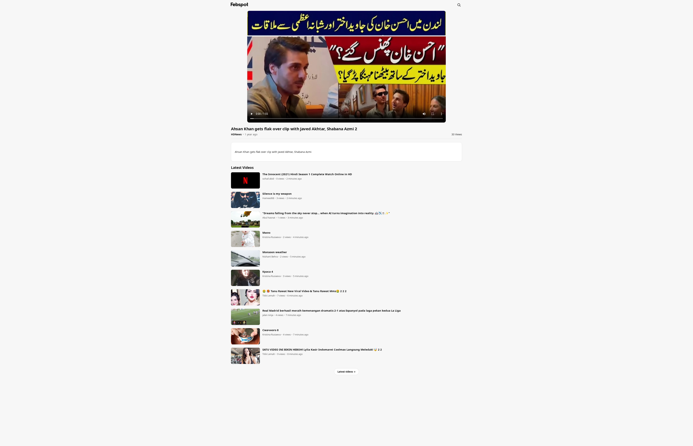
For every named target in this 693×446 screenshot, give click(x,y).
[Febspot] (239, 4)
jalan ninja (267, 315)
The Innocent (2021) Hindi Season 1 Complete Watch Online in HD (307, 174)
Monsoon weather (274, 252)
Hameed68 (268, 198)
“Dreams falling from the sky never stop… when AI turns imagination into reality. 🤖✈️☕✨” (326, 213)
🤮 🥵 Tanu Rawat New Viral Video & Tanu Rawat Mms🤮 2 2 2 (304, 291)
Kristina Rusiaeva (271, 237)
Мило (266, 232)
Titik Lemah (268, 295)
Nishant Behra (270, 256)
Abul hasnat (268, 217)
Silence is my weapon (277, 193)
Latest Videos (242, 167)
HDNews (236, 134)
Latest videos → (346, 371)
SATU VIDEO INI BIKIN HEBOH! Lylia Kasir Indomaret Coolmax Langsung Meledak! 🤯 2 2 (322, 349)
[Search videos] (459, 4)
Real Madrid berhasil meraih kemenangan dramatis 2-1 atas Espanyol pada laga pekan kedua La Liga (331, 310)
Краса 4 (267, 271)
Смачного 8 (270, 330)
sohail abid (268, 178)
